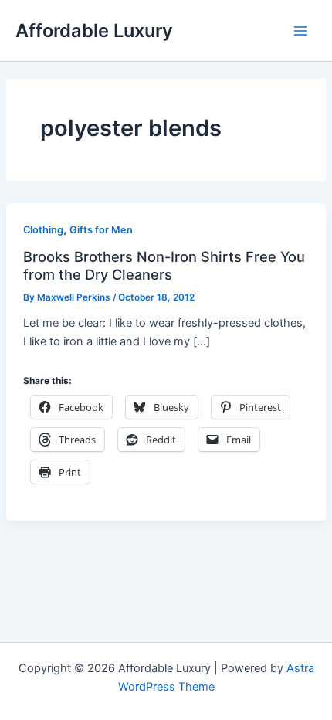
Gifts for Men (101, 230)
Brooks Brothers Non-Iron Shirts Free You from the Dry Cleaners (164, 265)
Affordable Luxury (94, 30)
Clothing (43, 230)
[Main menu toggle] (300, 31)
